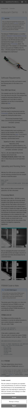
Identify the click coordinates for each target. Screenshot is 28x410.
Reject (14, 406)
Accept (14, 397)
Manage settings (14, 401)
